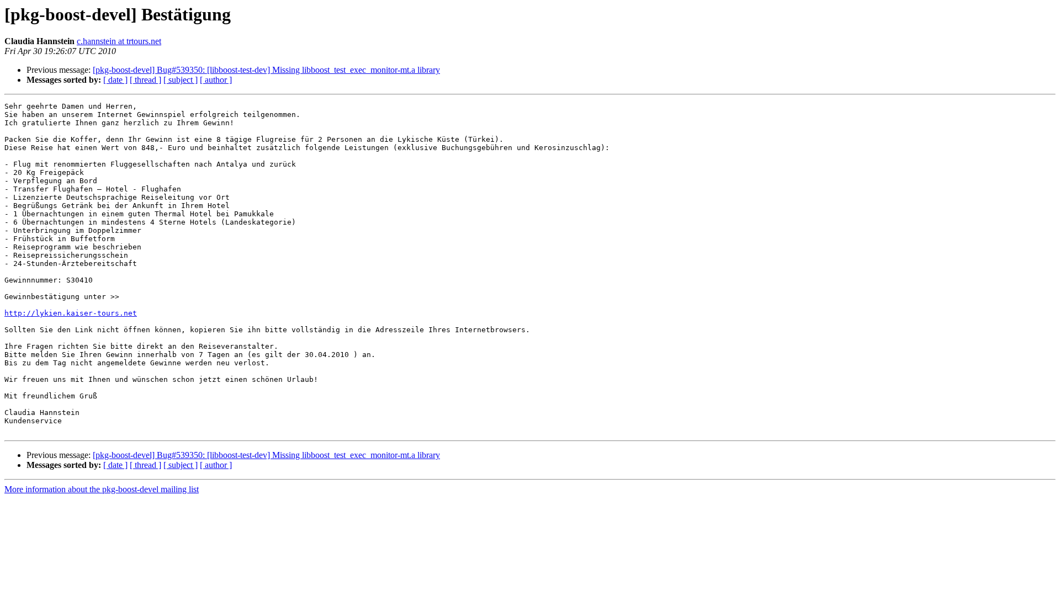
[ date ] (115, 79)
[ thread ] (145, 79)
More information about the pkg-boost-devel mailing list (101, 489)
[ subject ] (180, 79)
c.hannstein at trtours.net (119, 41)
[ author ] (216, 79)
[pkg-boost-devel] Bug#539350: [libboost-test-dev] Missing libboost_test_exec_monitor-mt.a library (266, 69)
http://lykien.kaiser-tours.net (70, 313)
